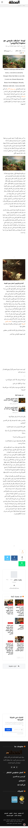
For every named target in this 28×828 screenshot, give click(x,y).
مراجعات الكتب (20, 604)
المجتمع (6, 813)
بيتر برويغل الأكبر (11, 89)
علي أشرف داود (21, 785)
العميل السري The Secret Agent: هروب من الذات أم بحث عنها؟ (11, 408)
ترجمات (15, 813)
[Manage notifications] (24, 824)
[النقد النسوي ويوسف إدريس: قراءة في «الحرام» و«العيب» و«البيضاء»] (22, 400)
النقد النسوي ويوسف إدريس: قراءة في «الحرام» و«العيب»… (11, 400)
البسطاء (23, 96)
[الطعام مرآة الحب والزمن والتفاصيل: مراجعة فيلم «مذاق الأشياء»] (19, 639)
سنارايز (7, 821)
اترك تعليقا (13, 666)
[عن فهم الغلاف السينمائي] (19, 621)
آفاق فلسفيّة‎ (10, 815)
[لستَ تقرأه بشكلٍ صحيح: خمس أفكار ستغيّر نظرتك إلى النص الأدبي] (8, 621)
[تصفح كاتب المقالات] (14, 574)
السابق (22, 657)
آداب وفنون (10, 604)
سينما (22, 623)
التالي (18, 657)
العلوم (10, 813)
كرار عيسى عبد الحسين (19, 777)
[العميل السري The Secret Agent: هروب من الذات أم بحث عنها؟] (22, 409)
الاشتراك (8, 730)
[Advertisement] (14, 23)
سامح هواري (22, 781)
